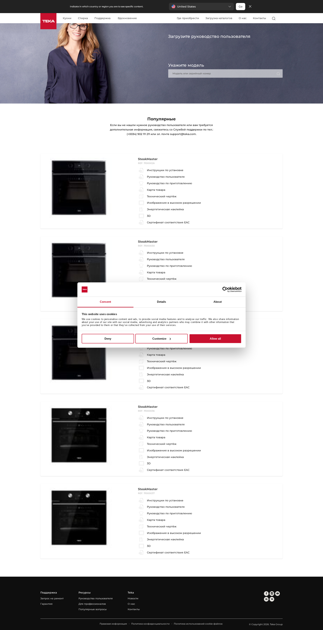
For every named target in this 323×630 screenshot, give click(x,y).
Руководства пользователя (96, 598)
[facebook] (266, 593)
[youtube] (277, 593)
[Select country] (281, 18)
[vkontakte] (272, 599)
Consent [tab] (105, 301)
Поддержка (102, 18)
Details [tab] (161, 301)
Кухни (67, 18)
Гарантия (46, 603)
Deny (107, 338)
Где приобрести (188, 18)
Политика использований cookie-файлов (198, 623)
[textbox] (225, 73)
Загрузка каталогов (218, 18)
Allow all (215, 338)
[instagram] (272, 593)
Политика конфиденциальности (150, 623)
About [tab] (217, 301)
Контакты (259, 18)
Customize (159, 338)
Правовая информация (113, 623)
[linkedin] (266, 599)
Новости (133, 598)
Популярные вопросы (93, 609)
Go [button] (240, 6)
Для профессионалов (92, 603)
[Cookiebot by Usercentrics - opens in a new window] (225, 289)
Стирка (83, 18)
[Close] (250, 6)
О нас (243, 18)
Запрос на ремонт (52, 598)
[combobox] (225, 73)
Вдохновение (127, 18)
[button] (201, 6)
